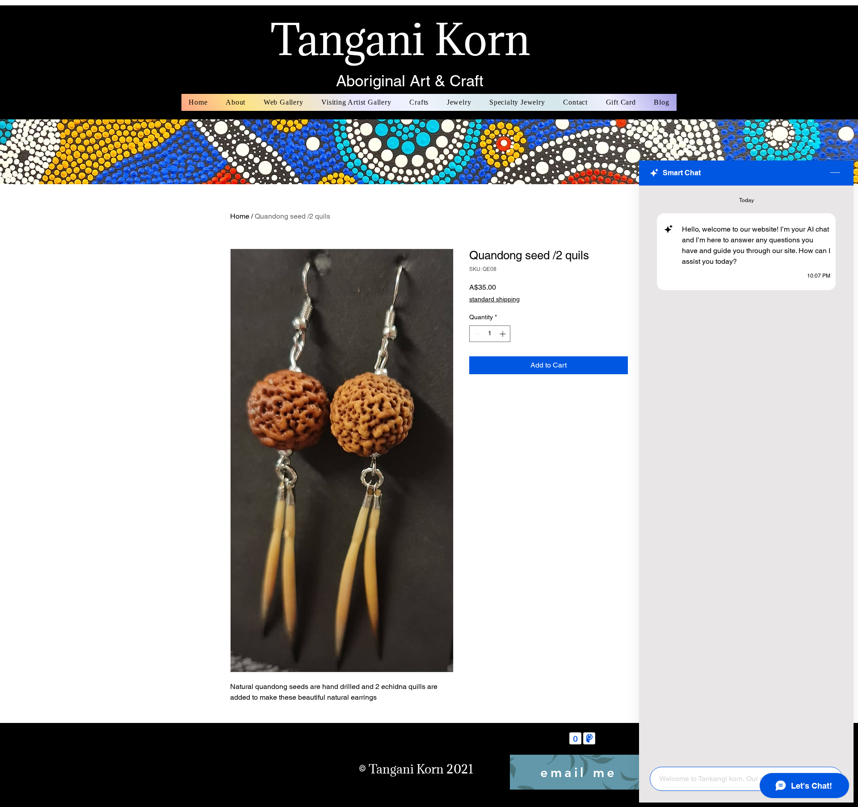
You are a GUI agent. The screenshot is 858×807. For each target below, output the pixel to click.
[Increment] (503, 334)
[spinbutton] (490, 334)
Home (239, 216)
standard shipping (494, 299)
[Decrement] (476, 334)
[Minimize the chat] (835, 173)
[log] (746, 473)
